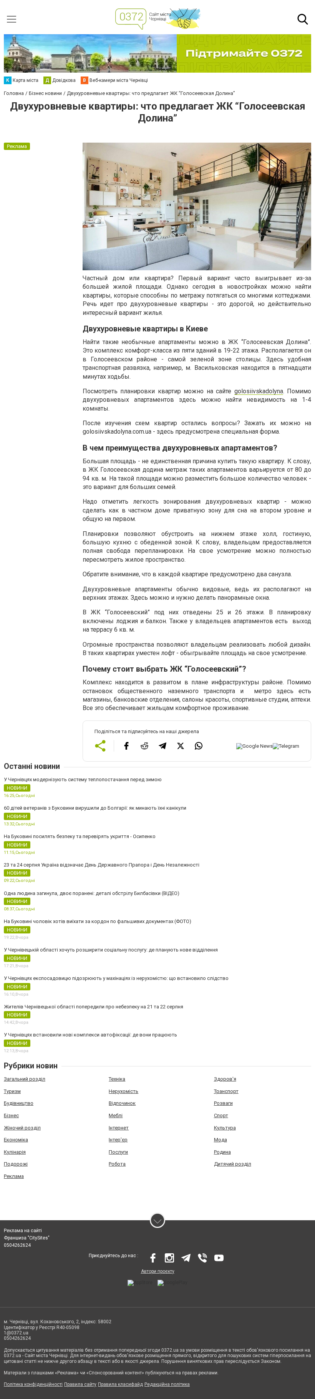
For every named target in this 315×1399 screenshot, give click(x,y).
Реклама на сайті (23, 1230)
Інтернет (119, 1128)
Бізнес (11, 1115)
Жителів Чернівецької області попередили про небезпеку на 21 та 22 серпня (93, 1007)
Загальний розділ (24, 1079)
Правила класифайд (120, 1384)
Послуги (118, 1152)
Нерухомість (123, 1091)
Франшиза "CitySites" (27, 1238)
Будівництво (18, 1103)
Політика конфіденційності (33, 1384)
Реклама (14, 1176)
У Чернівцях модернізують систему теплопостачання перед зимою (83, 779)
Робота (117, 1164)
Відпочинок (122, 1103)
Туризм (12, 1091)
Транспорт (226, 1091)
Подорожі (16, 1164)
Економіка (16, 1140)
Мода (220, 1140)
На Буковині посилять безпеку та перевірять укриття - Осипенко (80, 836)
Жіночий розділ (22, 1128)
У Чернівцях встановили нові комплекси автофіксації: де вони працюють (90, 1035)
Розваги (223, 1103)
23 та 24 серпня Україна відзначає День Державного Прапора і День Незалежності (101, 865)
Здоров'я (225, 1079)
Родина (222, 1152)
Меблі (116, 1115)
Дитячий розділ (232, 1164)
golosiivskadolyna (258, 391)
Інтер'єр (118, 1140)
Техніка (117, 1079)
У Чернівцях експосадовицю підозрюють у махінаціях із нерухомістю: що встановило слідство (116, 978)
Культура (225, 1128)
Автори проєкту (157, 1271)
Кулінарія (15, 1152)
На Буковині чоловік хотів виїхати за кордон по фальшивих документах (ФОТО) (97, 921)
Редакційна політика (167, 1384)
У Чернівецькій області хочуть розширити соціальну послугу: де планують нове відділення (111, 950)
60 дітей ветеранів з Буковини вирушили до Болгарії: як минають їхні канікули (95, 808)
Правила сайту (80, 1384)
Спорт (221, 1115)
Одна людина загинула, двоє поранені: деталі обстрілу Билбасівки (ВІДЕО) (91, 893)
